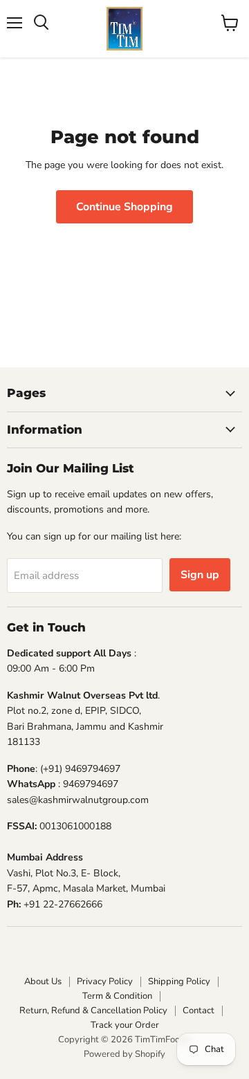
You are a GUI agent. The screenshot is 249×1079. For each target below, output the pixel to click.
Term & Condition (117, 996)
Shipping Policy (179, 981)
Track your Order (125, 1025)
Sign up (200, 574)
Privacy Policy (105, 981)
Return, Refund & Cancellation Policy (93, 1010)
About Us (43, 981)
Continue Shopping (124, 206)
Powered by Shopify (124, 1054)
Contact (198, 1010)
